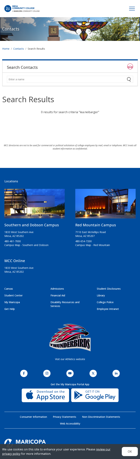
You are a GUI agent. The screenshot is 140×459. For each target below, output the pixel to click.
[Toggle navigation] (132, 8)
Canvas (8, 288)
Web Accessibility (70, 423)
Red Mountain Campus (95, 224)
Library (101, 295)
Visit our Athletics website (70, 359)
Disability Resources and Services (64, 304)
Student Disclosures (109, 288)
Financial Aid (57, 295)
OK (130, 452)
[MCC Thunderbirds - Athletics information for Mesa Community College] (70, 337)
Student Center (13, 295)
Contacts (10, 29)
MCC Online (14, 260)
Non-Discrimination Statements (101, 416)
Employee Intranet (108, 309)
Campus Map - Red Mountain (92, 245)
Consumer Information (33, 416)
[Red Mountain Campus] (105, 205)
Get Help (9, 309)
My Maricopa (12, 302)
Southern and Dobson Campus (31, 224)
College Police (105, 302)
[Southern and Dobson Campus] (34, 205)
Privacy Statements (64, 416)
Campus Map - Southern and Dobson (26, 245)
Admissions (57, 288)
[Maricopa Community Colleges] (70, 443)
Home (5, 48)
